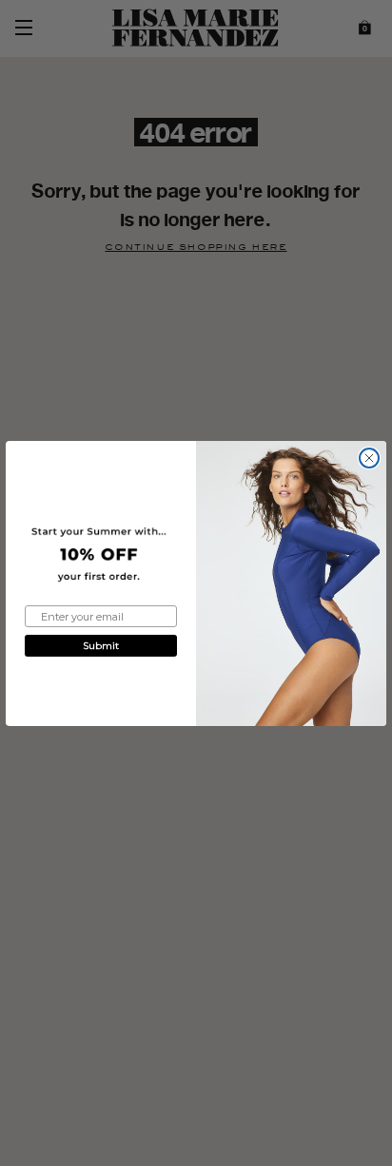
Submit (101, 646)
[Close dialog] (369, 458)
